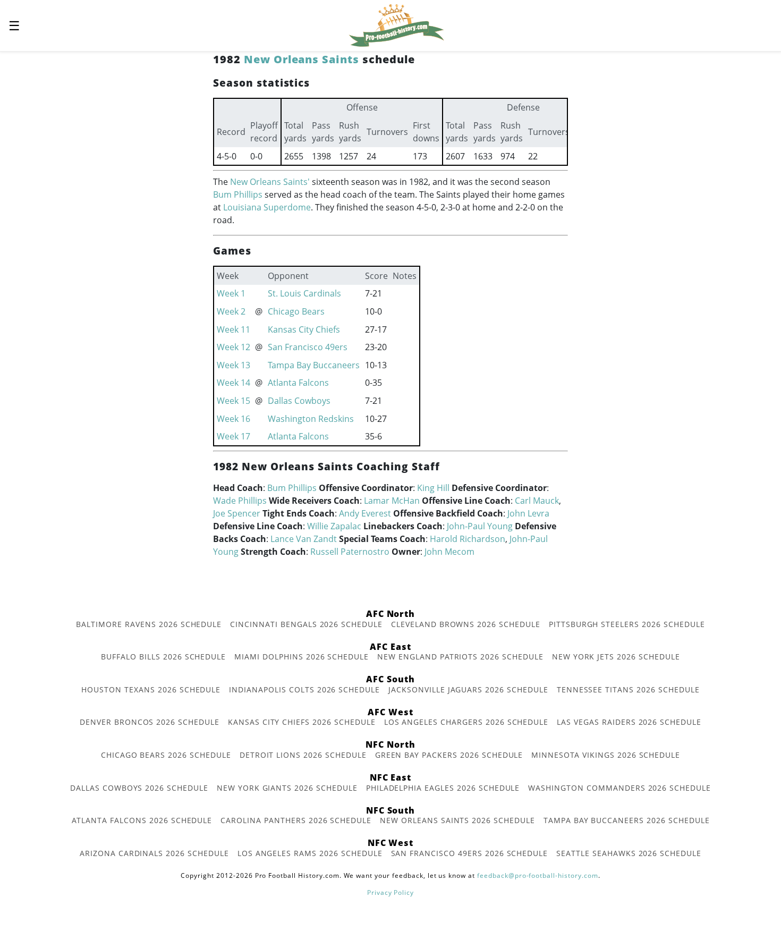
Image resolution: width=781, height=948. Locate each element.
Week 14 (233, 382)
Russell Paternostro (349, 551)
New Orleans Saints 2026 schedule (457, 820)
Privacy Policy (390, 892)
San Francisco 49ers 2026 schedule (469, 853)
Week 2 (231, 311)
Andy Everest (365, 513)
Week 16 (233, 419)
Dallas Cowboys (299, 401)
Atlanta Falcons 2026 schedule (142, 820)
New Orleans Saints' (270, 182)
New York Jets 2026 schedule (616, 656)
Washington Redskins (311, 419)
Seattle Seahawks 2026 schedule (628, 853)
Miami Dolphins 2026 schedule (301, 656)
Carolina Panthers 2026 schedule (295, 820)
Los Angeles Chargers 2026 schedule (466, 722)
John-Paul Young (480, 526)
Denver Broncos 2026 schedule (149, 722)
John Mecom (449, 551)
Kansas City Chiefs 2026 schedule (302, 722)
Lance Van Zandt (303, 539)
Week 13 (233, 365)
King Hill (433, 488)
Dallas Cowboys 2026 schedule (139, 788)
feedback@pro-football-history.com (537, 875)
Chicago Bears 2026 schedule (166, 755)
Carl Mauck (537, 500)
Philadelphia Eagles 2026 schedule (443, 788)
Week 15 (233, 401)
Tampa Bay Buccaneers (314, 365)
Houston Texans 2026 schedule (150, 689)
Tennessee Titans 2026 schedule (628, 689)
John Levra (528, 513)
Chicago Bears (296, 311)
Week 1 (231, 293)
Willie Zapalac (334, 526)
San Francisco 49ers (307, 347)
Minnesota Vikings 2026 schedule (605, 755)
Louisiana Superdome (267, 207)
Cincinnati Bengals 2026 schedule (306, 624)
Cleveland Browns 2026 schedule (465, 624)
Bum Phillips (237, 194)
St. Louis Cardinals (304, 293)
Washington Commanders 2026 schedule (619, 788)
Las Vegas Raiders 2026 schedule (629, 722)
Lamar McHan (392, 500)
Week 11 (233, 329)
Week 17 (233, 436)
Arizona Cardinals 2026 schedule (154, 853)
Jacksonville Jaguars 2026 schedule (468, 689)
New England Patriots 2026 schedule (460, 656)
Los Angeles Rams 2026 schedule (310, 853)
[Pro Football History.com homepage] (396, 24)
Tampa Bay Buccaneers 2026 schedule (627, 820)
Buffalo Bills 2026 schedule (163, 656)
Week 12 (233, 347)
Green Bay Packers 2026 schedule (449, 755)
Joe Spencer (236, 513)
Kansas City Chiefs (304, 329)
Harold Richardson (467, 539)
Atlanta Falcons (298, 382)
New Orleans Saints (301, 59)
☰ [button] (14, 25)
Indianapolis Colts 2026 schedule (304, 689)
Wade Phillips (240, 500)
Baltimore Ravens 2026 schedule (149, 624)
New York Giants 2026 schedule (287, 788)
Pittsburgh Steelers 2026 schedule (627, 624)
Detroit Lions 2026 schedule (303, 755)
